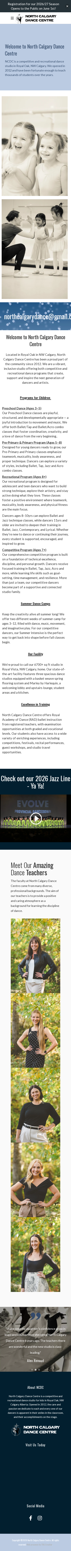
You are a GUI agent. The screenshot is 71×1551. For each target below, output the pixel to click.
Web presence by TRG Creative (39, 1544)
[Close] (67, 6)
